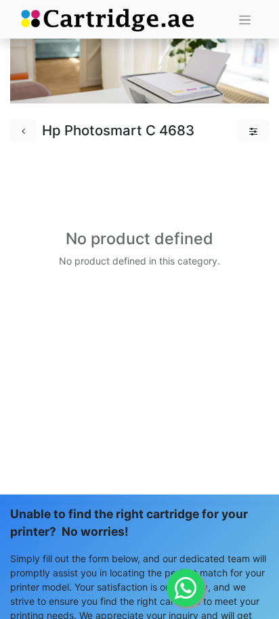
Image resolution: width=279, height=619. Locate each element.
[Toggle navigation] (245, 19)
